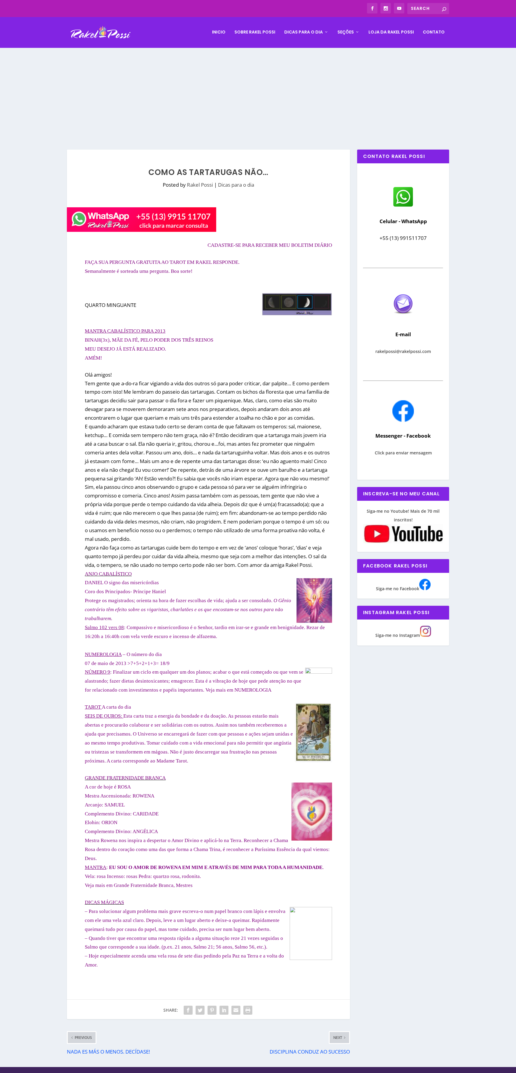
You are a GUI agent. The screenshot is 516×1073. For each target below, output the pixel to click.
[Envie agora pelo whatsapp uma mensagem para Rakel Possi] (403, 206)
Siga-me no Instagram (397, 635)
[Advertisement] (258, 93)
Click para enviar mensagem (403, 453)
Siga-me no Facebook (397, 588)
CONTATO (434, 32)
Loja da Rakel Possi (391, 32)
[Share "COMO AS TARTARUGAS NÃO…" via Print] (248, 1010)
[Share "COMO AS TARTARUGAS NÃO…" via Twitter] (200, 1010)
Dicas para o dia (303, 32)
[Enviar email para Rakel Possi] (403, 319)
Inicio (218, 32)
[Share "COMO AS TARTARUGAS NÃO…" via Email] (236, 1010)
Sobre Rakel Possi (254, 32)
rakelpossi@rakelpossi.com (403, 351)
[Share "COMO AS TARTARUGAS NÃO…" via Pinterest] (212, 1010)
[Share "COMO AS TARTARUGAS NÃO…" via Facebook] (188, 1010)
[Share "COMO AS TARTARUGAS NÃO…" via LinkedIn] (224, 1010)
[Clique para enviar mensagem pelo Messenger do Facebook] (403, 420)
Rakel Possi (200, 184)
